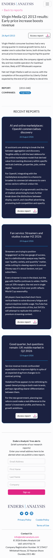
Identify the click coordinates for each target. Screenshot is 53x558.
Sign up (26, 492)
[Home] (17, 4)
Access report (36, 35)
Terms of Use (43, 525)
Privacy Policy (24, 519)
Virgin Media (25, 93)
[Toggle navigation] (47, 4)
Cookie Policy (42, 519)
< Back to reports (12, 10)
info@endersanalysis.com (26, 537)
